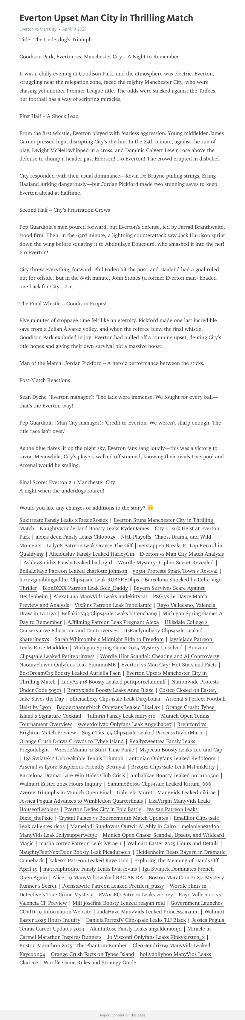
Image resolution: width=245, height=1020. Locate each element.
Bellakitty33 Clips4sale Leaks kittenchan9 (109, 613)
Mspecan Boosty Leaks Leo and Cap (181, 749)
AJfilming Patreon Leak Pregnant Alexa (113, 622)
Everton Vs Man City (37, 29)
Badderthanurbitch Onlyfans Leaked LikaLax (108, 707)
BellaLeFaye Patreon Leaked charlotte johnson (73, 571)
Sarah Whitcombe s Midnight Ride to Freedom (109, 639)
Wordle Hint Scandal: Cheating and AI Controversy (159, 656)
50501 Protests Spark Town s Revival (175, 571)
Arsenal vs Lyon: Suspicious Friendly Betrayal (72, 766)
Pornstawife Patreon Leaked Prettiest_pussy (113, 886)
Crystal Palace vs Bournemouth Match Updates (113, 818)
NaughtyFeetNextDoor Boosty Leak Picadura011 (75, 852)
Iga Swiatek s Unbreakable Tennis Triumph (73, 758)
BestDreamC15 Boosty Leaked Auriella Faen (70, 673)
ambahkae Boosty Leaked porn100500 (175, 775)
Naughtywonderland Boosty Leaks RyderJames (94, 528)
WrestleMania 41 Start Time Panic (94, 749)
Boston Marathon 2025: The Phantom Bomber (73, 945)
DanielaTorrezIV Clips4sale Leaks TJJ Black (136, 920)
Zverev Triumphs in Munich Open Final (65, 792)
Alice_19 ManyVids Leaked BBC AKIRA (98, 877)
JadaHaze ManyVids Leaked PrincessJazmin (148, 911)
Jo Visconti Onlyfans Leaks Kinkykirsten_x (156, 937)
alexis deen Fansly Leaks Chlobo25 (75, 537)
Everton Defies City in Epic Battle (102, 809)
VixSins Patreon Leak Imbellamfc (113, 605)
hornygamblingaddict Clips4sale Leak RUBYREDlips (79, 579)
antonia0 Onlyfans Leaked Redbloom (172, 758)
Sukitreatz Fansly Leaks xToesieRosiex (63, 520)
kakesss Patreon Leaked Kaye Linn (88, 860)
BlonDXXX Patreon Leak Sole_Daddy (85, 588)
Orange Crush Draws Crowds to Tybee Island (71, 741)
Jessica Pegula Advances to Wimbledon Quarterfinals (81, 801)
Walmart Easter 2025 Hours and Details (172, 843)
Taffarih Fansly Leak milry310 (121, 716)
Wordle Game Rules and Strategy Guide (90, 962)
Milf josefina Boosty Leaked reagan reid (119, 903)
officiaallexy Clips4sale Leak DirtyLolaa (115, 698)
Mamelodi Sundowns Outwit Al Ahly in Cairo (123, 826)
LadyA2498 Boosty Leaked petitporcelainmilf (113, 681)
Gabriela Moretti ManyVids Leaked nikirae (166, 792)
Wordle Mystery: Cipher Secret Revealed (166, 562)
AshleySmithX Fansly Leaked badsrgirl (68, 562)
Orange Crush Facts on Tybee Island (92, 954)
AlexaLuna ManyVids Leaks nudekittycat (100, 596)
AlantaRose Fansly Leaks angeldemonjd (136, 928)
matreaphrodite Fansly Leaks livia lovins (90, 869)
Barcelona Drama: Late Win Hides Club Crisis (72, 775)
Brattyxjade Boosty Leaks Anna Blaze (110, 690)
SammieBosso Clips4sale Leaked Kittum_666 (159, 783)
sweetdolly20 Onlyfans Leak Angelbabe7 (125, 724)
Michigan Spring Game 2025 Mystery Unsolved (128, 647)
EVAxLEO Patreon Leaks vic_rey (136, 894)
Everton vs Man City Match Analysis (182, 554)
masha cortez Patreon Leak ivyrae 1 (80, 843)
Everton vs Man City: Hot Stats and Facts (169, 664)
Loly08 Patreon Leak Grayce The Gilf (90, 545)
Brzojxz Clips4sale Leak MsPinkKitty (173, 766)
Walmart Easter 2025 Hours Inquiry (60, 783)
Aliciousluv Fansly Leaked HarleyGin (91, 554)
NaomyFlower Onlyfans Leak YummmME (67, 664)
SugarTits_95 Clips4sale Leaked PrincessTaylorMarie (142, 732)
